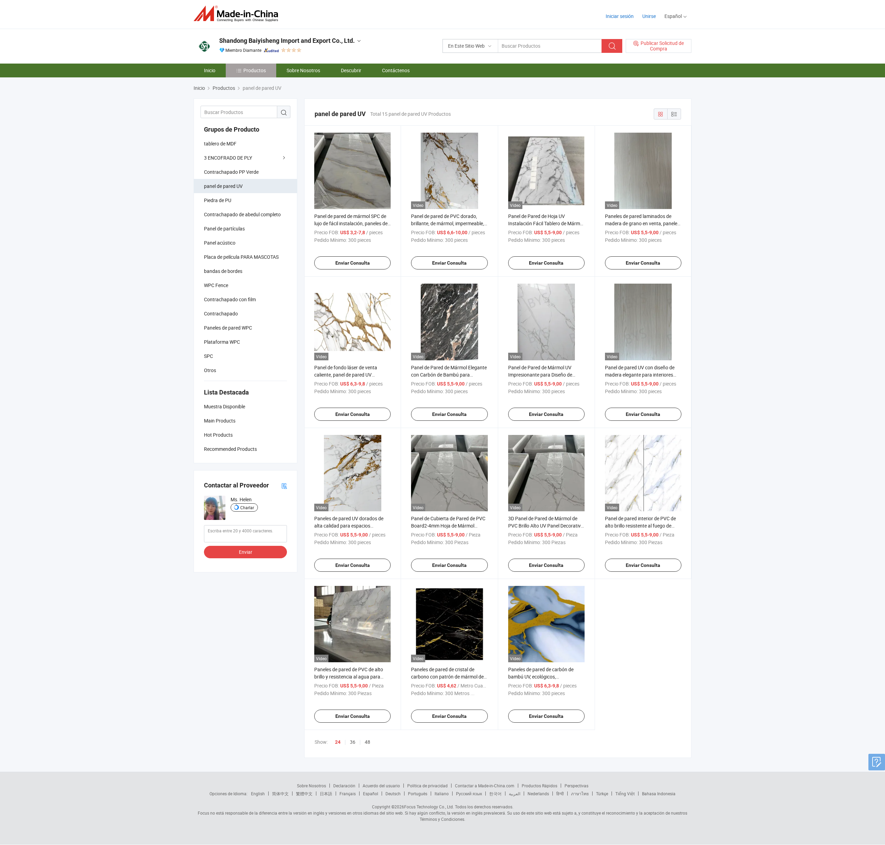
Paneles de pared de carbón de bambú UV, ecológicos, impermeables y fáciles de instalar (544, 676)
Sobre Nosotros (303, 70)
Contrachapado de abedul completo (242, 214)
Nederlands (538, 793)
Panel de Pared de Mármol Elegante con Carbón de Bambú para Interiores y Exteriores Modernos (449, 374)
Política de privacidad (427, 785)
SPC (208, 356)
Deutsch (393, 793)
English (258, 793)
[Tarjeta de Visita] (284, 485)
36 (352, 742)
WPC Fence (216, 285)
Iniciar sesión (620, 16)
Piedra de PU (217, 200)
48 (367, 742)
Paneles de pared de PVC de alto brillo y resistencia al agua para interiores (348, 676)
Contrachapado (221, 313)
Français (347, 793)
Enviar (245, 552)
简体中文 (280, 793)
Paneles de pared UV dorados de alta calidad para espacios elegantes (348, 525)
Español (370, 793)
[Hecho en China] (238, 14)
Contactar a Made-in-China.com (484, 785)
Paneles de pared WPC (228, 327)
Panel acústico (219, 242)
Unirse (649, 16)
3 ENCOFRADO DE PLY (228, 157)
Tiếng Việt (625, 793)
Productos (254, 70)
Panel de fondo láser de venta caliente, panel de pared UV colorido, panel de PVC (345, 374)
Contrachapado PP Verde (231, 172)
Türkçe (602, 793)
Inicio (209, 70)
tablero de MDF (220, 143)
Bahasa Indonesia (659, 793)
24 (338, 742)
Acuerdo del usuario (381, 785)
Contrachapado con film (230, 299)
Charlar (247, 507)
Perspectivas (576, 785)
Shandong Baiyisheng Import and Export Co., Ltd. (287, 40)
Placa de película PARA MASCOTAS (241, 257)
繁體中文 (304, 793)
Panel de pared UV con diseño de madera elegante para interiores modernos (639, 374)
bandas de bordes (223, 271)
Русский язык (469, 793)
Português (417, 793)
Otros (210, 370)
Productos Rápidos (539, 785)
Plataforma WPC (222, 342)
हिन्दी (560, 793)
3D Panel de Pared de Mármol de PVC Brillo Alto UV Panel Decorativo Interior (546, 525)
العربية (514, 793)
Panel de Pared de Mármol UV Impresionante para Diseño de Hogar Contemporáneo (540, 374)
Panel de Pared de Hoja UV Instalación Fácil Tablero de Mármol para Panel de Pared (546, 223)
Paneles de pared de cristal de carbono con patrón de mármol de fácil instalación (447, 676)
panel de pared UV (223, 186)
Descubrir (351, 70)
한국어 (495, 793)
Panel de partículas (224, 228)
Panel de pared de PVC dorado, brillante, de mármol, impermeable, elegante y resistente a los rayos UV (448, 223)
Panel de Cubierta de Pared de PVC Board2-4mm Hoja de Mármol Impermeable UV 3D (448, 525)
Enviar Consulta (352, 263)
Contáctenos (396, 70)
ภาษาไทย (580, 793)
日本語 (326, 793)
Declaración (344, 785)
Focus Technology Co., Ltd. (429, 806)
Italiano (442, 793)
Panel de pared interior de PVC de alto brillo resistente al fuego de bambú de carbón (640, 525)
